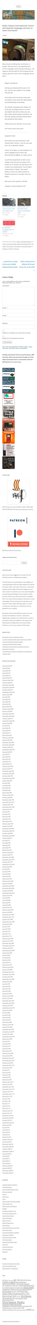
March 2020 (5, 850)
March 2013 (5, 1051)
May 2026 (5, 673)
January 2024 (6, 740)
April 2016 (5, 962)
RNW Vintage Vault (7, 1223)
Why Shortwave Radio (20, 1310)
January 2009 (6, 1168)
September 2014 (7, 1008)
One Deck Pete (22, 1291)
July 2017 (4, 926)
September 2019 (7, 864)
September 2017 (7, 922)
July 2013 (4, 1041)
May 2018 (5, 902)
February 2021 (6, 824)
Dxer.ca (4, 1194)
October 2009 (6, 1149)
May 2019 (5, 874)
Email (4, 315)
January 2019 (6, 883)
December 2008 (6, 1170)
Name (4, 308)
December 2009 (6, 1144)
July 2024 (4, 726)
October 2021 (6, 804)
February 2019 (6, 881)
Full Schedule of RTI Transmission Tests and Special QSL (8, 209)
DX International (7, 1192)
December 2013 (6, 1029)
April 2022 (5, 790)
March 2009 (5, 1163)
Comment (6, 286)
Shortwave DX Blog (8, 1235)
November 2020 (7, 831)
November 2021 (7, 802)
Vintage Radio (17, 1308)
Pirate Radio (7, 1293)
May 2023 (5, 759)
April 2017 (5, 934)
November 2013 (7, 1032)
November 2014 (7, 1003)
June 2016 (5, 958)
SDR (14, 1296)
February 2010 (6, 1139)
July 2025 (4, 697)
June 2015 (5, 986)
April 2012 (5, 1077)
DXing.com (5, 1197)
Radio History (25, 1293)
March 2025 (5, 706)
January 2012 (6, 1084)
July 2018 (4, 898)
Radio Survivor (6, 1221)
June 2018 (5, 900)
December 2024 (6, 714)
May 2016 (5, 960)
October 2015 (6, 977)
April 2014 (5, 1020)
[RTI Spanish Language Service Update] (9, 223)
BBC (15, 1280)
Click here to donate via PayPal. (24, 509)
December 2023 (6, 742)
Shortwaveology (7, 1240)
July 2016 (4, 955)
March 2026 (5, 678)
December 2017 (6, 914)
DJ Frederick (7, 1285)
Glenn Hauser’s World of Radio (11, 1201)
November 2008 (7, 1173)
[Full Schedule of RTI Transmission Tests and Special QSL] (9, 202)
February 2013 (6, 1053)
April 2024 (5, 733)
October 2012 (6, 1063)
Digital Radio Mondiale (22, 1284)
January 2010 (6, 1142)
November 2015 (7, 974)
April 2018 (5, 905)
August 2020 (6, 838)
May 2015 (5, 989)
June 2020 (5, 843)
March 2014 (5, 1022)
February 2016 (6, 967)
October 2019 (6, 862)
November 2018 (7, 888)
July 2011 (4, 1099)
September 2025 (7, 692)
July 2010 (4, 1127)
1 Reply (4, 35)
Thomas (16, 249)
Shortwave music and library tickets (12, 637)
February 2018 (6, 910)
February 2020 (6, 852)
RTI (30, 244)
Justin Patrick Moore (24, 1289)
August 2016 (6, 953)
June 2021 (5, 814)
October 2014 (6, 1005)
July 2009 (4, 1156)
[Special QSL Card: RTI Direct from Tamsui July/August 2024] (24, 202)
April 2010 (5, 1134)
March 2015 (5, 993)
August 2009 (6, 1154)
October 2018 (6, 891)
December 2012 (6, 1058)
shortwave (17, 246)
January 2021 (6, 826)
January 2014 (6, 1027)
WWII (33, 1310)
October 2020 (6, 833)
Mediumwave (6, 1291)
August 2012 (6, 1068)
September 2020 (7, 836)
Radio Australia (16, 1293)
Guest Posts (19, 1288)
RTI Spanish (10, 246)
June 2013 (5, 1044)
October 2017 (6, 919)
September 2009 (7, 1151)
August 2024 (6, 723)
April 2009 (5, 1161)
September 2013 (7, 1036)
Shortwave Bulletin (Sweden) (10, 1233)
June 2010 (5, 1130)
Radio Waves (18, 1294)
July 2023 (4, 754)
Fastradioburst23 (26, 1285)
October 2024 (6, 718)
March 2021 (5, 821)
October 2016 (6, 948)
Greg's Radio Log (7, 1204)
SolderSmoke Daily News (9, 1242)
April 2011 (5, 1106)
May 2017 (5, 931)
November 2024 (7, 716)
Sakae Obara (6, 1225)
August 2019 (6, 867)
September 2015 (7, 979)
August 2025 (6, 694)
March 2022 (5, 792)
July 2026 (4, 668)
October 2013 (6, 1034)
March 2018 (5, 907)
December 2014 (6, 1001)
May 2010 (5, 1132)
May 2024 (5, 730)
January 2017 (6, 941)
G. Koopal (9, 244)
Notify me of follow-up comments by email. (16, 333)
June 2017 (5, 929)
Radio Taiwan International (21, 244)
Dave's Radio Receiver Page (10, 1189)
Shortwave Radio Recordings (12, 1304)
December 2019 (6, 857)
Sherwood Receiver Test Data (10, 1228)
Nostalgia (14, 1291)
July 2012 (4, 1070)
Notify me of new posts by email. (13, 338)
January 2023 (6, 769)
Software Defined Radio (12, 1306)
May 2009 (5, 1158)
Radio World (26, 1294)
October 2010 (6, 1120)
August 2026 (6, 666)
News (18, 242)
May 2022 (5, 788)
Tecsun (5, 1308)
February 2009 (6, 1166)
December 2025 (6, 685)
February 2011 (6, 1111)
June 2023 (5, 757)
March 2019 (5, 879)
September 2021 (7, 807)
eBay (17, 1286)
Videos (10, 1308)
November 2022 (7, 773)
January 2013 (6, 1056)
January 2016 (6, 969)
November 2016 (7, 946)
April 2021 (5, 819)
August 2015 (6, 981)
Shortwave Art (8, 1298)
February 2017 (6, 938)
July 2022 (4, 783)
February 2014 (6, 1024)
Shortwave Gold (21, 1298)
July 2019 (4, 869)
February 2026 (6, 680)
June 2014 (5, 1015)
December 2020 (6, 828)
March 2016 (5, 965)
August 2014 (6, 1010)
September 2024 (7, 721)
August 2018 (6, 895)
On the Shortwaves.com (9, 1213)
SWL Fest (5, 1244)
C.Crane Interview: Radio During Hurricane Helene (16, 639)
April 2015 (5, 991)
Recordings (7, 1296)
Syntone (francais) (7, 1247)
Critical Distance (7, 1187)
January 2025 (6, 711)
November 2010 (7, 1118)
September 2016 (7, 950)
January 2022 (6, 797)
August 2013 (6, 1039)
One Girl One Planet (8, 1216)
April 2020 (5, 847)
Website (5, 323)
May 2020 (5, 845)
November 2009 (7, 1146)
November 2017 (7, 917)
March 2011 (5, 1108)
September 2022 (7, 778)
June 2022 (5, 785)
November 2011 (7, 1089)
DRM (13, 1286)
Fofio (3, 1199)
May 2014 (5, 1017)
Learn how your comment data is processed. (17, 347)
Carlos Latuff (8, 1282)
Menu (18, 6)
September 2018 (7, 893)
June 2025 (5, 699)
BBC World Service (24, 1280)
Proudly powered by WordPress (11, 1321)
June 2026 (5, 671)
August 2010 (6, 1125)
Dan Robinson (21, 1282)
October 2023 (6, 747)
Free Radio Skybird (8, 1288)
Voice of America (8, 1310)
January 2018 (6, 912)
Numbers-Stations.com (9, 1211)
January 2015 (6, 998)
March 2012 (5, 1079)
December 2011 (6, 1087)
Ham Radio (28, 1287)
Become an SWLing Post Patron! (11, 550)
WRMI (28, 1309)
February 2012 (6, 1082)
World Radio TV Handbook (10, 1268)
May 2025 (5, 702)
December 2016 (6, 943)
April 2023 (5, 761)
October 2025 (6, 690)
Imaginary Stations (9, 1289)
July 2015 (4, 984)
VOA (22, 1308)
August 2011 (6, 1096)
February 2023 (6, 766)
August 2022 (6, 781)
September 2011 (7, 1094)
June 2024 (5, 728)
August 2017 (6, 924)
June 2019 (5, 871)
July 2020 (4, 840)
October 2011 (6, 1091)
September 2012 (7, 1065)
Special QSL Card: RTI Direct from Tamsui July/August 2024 (24, 210)
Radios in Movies (8, 1294)
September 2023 (7, 749)
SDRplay (18, 1296)
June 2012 (5, 1072)
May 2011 (5, 1103)
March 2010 (5, 1137)
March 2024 (5, 735)
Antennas (10, 1280)
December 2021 (6, 800)
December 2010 (6, 1115)
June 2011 (5, 1101)
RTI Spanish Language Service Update (8, 230)
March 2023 (5, 764)
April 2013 (5, 1048)
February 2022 (6, 795)
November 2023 (7, 745)
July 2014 (4, 1013)
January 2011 (6, 1113)
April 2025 (5, 704)
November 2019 (7, 859)
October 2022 (6, 776)
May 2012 (5, 1075)
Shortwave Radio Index (9, 1237)
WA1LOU (5, 1252)
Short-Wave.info (7, 1230)
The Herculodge (7, 1249)
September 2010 (7, 1123)
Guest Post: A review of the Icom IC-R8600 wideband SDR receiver (10, 264)
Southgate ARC (27, 1306)
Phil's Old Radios (7, 1218)
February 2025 (6, 709)
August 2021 (6, 809)
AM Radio (5, 1280)
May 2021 (5, 816)
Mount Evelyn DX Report (9, 1206)
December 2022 (6, 771)
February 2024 (6, 737)
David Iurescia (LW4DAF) (9, 1284)
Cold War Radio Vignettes (9, 1185)
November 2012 (7, 1060)
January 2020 (6, 855)
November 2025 (7, 687)
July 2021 (4, 812)
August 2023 (6, 752)
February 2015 (6, 996)
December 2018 (6, 886)
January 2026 (6, 682)
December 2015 (6, 972)
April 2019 (5, 876)
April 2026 (5, 675)
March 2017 (5, 936)
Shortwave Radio (26, 242)
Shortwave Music (8, 1300)
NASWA (4, 1209)
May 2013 (5, 1046)
